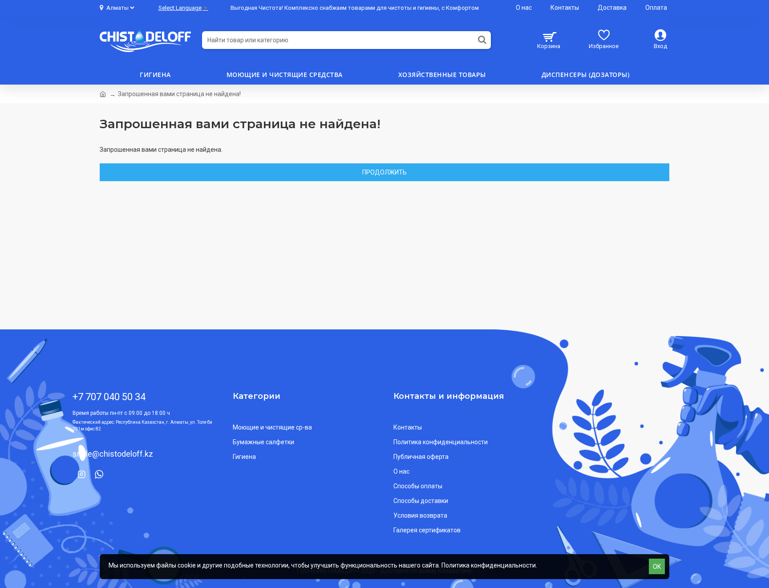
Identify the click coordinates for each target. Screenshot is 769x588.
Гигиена (155, 74)
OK (657, 566)
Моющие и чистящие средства (285, 74)
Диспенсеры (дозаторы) (586, 74)
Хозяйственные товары (442, 74)
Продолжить (384, 172)
